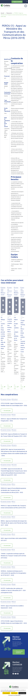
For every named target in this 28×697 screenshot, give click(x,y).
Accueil (2, 13)
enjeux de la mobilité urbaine (22, 290)
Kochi (14, 534)
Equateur (14, 429)
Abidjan (14, 617)
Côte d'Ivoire (15, 399)
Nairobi (14, 601)
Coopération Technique (6, 399)
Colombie (15, 464)
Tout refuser (14, 693)
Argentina (15, 445)
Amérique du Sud (3, 293)
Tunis (14, 549)
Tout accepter (6, 693)
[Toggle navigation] (25, 5)
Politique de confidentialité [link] (14, 695)
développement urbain (3, 289)
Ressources (9, 13)
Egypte (14, 584)
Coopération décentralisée (9, 290)
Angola (14, 414)
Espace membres (17, 1)
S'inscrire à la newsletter (19, 652)
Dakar (14, 566)
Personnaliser (22, 693)
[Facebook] (13, 673)
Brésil (14, 516)
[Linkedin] (17, 673)
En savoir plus (2, 386)
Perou (14, 484)
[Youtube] (15, 673)
